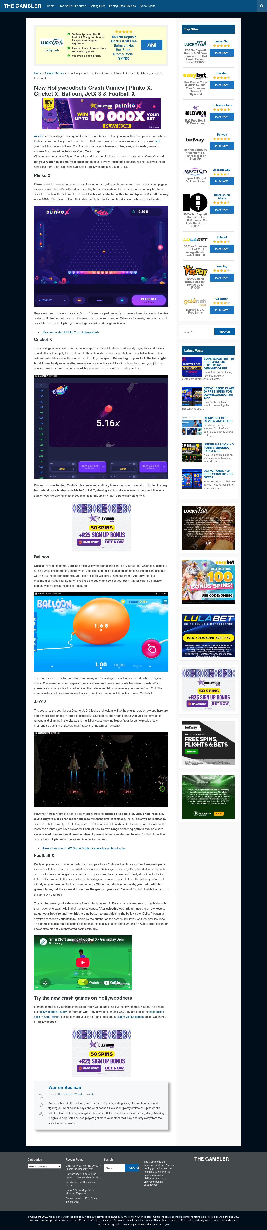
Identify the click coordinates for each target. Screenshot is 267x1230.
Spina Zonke (147, 6)
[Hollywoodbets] (195, 111)
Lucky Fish (52, 50)
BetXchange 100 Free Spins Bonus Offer (218, 474)
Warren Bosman (64, 1087)
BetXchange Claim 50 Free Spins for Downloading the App (219, 393)
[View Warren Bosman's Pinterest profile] (41, 1105)
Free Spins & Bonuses (72, 6)
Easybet (221, 73)
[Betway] (195, 140)
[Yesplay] (195, 270)
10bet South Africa (222, 196)
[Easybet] (195, 76)
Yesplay (222, 266)
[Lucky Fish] (195, 44)
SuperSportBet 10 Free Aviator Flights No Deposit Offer (219, 363)
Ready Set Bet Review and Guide (218, 419)
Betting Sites (97, 6)
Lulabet (222, 237)
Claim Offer (151, 45)
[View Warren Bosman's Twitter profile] (41, 1096)
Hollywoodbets (221, 105)
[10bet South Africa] (195, 202)
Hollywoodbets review (53, 1011)
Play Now (221, 53)
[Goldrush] (195, 302)
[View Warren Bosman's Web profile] (41, 1114)
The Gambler (22, 5)
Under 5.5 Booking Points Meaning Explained (219, 447)
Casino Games (54, 73)
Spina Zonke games (131, 1016)
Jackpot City (221, 169)
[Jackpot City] (195, 172)
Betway (222, 134)
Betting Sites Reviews (122, 6)
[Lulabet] (195, 239)
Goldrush (221, 298)
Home (51, 6)
